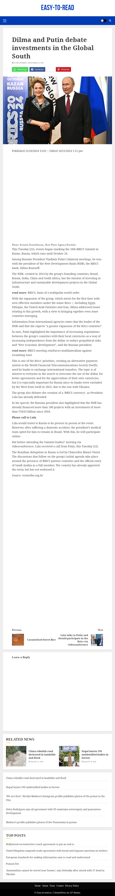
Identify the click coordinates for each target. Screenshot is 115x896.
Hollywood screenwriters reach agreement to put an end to (40, 844)
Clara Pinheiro (20, 63)
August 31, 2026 (37, 761)
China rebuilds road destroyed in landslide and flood (42, 755)
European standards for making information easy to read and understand (48, 857)
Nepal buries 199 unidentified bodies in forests (95, 755)
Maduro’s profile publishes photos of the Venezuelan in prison (41, 822)
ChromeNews (59, 892)
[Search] (110, 21)
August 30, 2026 (90, 761)
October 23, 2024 (37, 63)
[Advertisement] (57, 175)
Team (52, 885)
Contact (60, 885)
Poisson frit (12, 863)
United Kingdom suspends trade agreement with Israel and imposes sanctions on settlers (56, 850)
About (45, 885)
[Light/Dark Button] (104, 20)
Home (38, 885)
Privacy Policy (72, 885)
